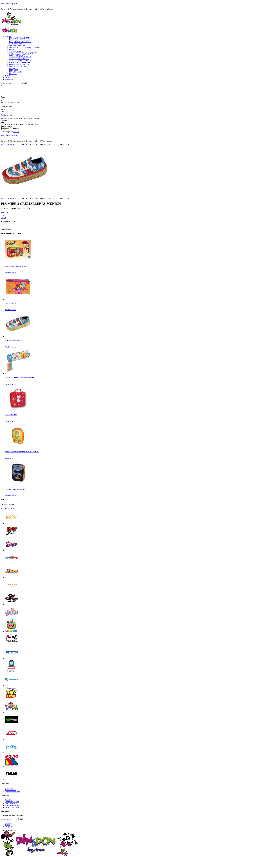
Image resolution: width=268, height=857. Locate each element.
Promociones (9, 79)
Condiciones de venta (12, 802)
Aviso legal (8, 800)
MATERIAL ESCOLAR (17, 66)
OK (21, 819)
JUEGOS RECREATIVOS (18, 55)
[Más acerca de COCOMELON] (11, 631)
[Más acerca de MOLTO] (11, 766)
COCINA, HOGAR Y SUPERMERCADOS (24, 47)
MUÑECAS (13, 68)
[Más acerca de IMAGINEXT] (11, 685)
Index (3, 144)
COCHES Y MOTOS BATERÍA (20, 45)
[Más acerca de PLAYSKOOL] (11, 739)
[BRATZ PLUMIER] (18, 299)
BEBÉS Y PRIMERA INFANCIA (20, 38)
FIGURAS (13, 49)
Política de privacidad (12, 805)
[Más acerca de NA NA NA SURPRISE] (11, 604)
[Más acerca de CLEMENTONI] (11, 658)
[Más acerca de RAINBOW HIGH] (11, 591)
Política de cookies (11, 803)
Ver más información (9, 221)
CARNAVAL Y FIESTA (17, 44)
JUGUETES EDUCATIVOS (19, 59)
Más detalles (5, 212)
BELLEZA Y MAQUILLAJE (19, 40)
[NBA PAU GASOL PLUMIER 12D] (18, 485)
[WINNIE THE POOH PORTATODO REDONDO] (18, 373)
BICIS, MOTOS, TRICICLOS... (20, 42)
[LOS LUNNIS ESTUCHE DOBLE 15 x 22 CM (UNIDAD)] (18, 448)
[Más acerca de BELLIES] (11, 618)
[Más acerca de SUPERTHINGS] (11, 564)
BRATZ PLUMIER (10, 303)
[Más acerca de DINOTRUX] (11, 726)
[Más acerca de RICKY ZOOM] (11, 537)
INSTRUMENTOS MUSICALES (20, 64)
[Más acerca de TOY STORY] (11, 699)
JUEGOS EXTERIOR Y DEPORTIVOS (23, 53)
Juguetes (8, 36)
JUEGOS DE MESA (16, 51)
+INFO (3, 218)
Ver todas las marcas (7, 508)
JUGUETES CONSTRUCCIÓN (20, 57)
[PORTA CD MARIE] (18, 411)
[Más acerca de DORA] (11, 712)
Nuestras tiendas (10, 790)
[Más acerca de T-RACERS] (11, 577)
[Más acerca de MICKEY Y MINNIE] (11, 645)
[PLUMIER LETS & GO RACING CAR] (18, 262)
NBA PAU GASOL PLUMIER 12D (15, 489)
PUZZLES (13, 74)
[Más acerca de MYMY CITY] (11, 550)
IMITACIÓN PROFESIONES (19, 62)
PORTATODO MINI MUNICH (14, 340)
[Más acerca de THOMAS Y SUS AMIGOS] (11, 672)
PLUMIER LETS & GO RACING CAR (16, 266)
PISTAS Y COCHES (16, 72)
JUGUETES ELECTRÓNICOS (20, 61)
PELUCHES (13, 70)
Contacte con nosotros (12, 792)
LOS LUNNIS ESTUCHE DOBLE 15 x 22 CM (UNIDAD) (22, 452)
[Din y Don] (11, 26)
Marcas (7, 76)
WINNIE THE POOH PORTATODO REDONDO (19, 377)
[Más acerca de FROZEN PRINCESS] (11, 753)
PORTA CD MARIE (11, 415)
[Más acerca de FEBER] (11, 780)
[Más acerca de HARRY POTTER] (11, 523)
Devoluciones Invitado (12, 807)
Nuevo (7, 77)
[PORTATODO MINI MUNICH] (18, 336)
